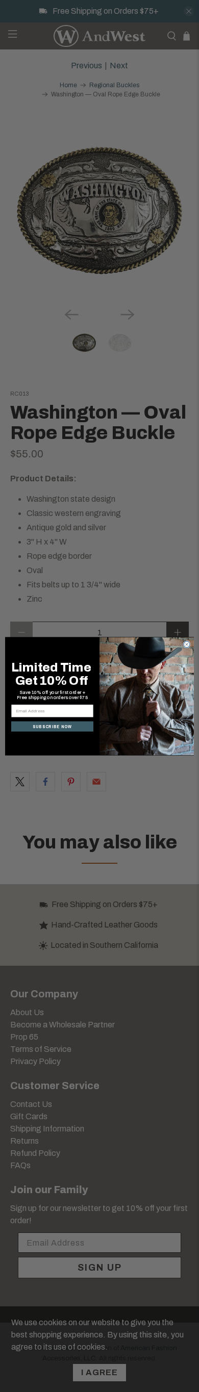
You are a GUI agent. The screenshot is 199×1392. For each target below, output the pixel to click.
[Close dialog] (187, 644)
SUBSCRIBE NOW (52, 726)
